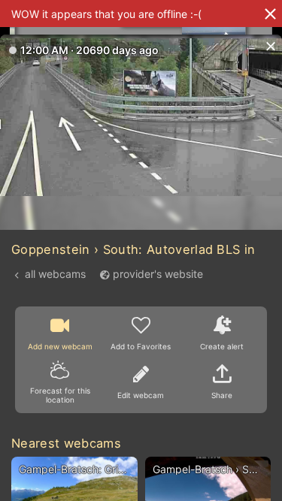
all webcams (55, 273)
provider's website (158, 273)
